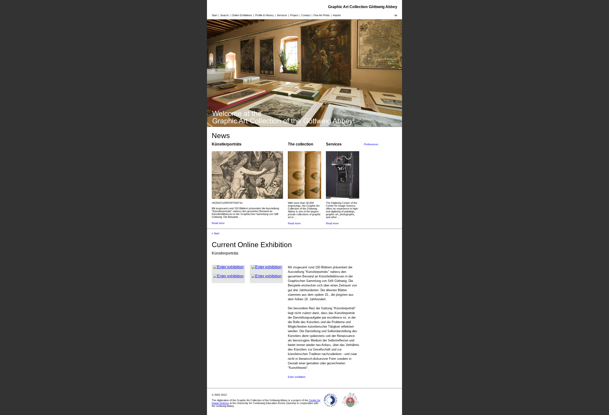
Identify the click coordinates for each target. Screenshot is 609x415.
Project (294, 15)
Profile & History (264, 15)
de (395, 15)
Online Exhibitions (242, 15)
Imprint (337, 15)
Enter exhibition (296, 376)
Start (214, 15)
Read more (218, 223)
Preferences (371, 144)
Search (224, 15)
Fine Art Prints (322, 15)
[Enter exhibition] (228, 267)
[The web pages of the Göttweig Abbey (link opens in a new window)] (350, 408)
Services (282, 15)
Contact (305, 15)
